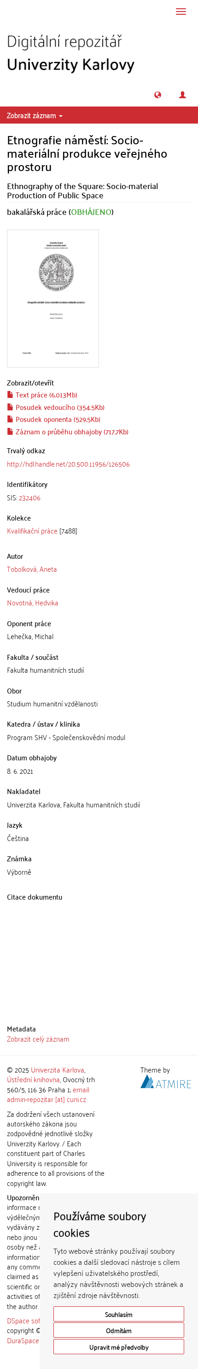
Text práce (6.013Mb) (45, 394)
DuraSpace (23, 1339)
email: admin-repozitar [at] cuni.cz (48, 1094)
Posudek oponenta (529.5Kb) (57, 418)
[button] (157, 95)
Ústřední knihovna (33, 1079)
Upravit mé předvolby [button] (119, 1346)
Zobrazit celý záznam (38, 1038)
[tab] (99, 497)
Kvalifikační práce (32, 530)
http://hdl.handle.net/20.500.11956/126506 (68, 463)
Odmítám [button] (119, 1330)
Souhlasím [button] (119, 1314)
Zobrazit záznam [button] (32, 114)
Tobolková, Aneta (32, 568)
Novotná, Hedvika (32, 602)
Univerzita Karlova (57, 1069)
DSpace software (32, 1320)
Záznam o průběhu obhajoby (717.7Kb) (71, 431)
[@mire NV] (165, 1079)
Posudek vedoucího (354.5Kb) (59, 406)
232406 (30, 497)
